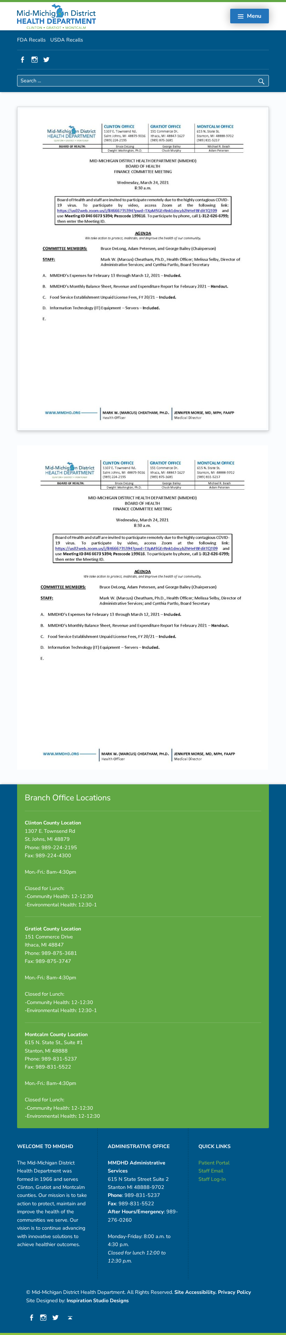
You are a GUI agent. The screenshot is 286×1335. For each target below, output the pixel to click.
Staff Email (210, 1170)
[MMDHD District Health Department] (56, 16)
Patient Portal (213, 1162)
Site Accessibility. (195, 1292)
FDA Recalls (31, 39)
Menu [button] (254, 16)
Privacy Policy (234, 1292)
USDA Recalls (66, 39)
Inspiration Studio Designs (98, 1300)
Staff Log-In (212, 1179)
